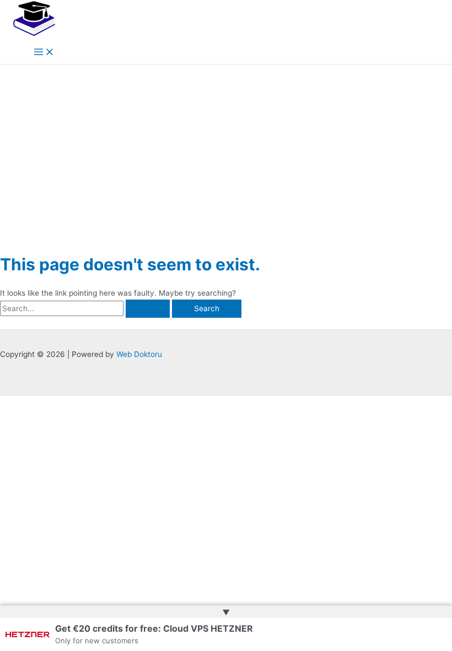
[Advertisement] (226, 147)
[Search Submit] (148, 309)
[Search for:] (86, 308)
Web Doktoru (139, 354)
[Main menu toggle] (44, 53)
